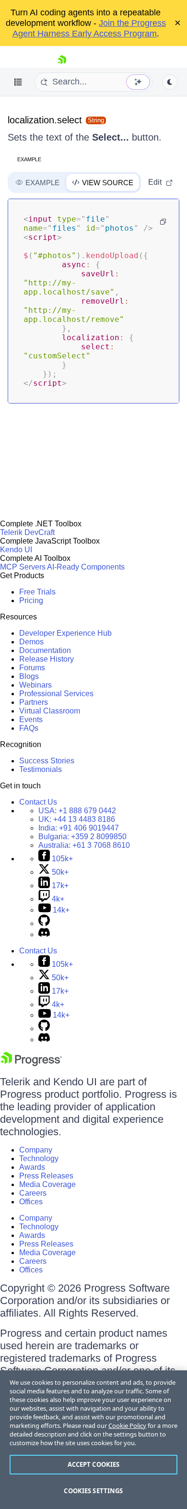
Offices (31, 1202)
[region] (93, 1439)
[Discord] (44, 934)
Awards (32, 1167)
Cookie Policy (127, 1425)
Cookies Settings (93, 1490)
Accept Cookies (94, 1464)
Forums (32, 668)
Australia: (84, 845)
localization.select (45, 120)
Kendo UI (16, 550)
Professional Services (56, 693)
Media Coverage (47, 1184)
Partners (33, 702)
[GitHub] (44, 923)
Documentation (45, 650)
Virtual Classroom (49, 711)
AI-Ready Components (86, 567)
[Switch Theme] (169, 82)
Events (31, 719)
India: (78, 828)
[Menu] (18, 82)
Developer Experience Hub (65, 633)
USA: (77, 811)
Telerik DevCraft (27, 532)
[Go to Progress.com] (31, 1063)
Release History (46, 659)
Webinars (35, 685)
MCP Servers (23, 567)
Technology (38, 1158)
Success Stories (46, 761)
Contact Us (38, 802)
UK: (76, 819)
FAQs (28, 728)
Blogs (29, 676)
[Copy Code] (163, 221)
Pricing (31, 600)
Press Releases (46, 1176)
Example (29, 159)
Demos (31, 642)
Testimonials (40, 769)
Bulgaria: (82, 836)
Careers (33, 1193)
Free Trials (37, 592)
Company (35, 1150)
